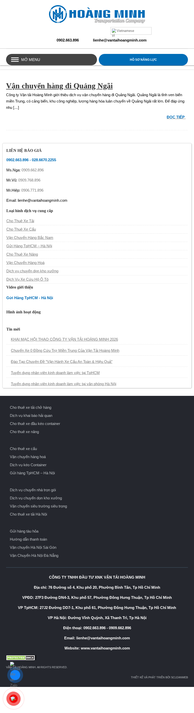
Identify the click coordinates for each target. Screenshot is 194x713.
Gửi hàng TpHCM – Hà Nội (32, 473)
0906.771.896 (32, 190)
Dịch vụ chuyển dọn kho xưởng (32, 271)
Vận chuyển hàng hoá (28, 457)
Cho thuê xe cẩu (23, 448)
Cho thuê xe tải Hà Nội (28, 514)
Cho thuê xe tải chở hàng (30, 407)
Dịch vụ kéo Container (28, 465)
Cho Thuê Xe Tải (20, 221)
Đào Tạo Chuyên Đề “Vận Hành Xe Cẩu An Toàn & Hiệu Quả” (61, 361)
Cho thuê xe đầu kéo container (35, 423)
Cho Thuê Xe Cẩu (21, 229)
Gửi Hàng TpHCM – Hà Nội (29, 246)
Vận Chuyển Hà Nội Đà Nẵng (34, 555)
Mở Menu (30, 59)
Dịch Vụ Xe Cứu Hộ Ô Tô (27, 279)
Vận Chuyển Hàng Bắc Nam (29, 237)
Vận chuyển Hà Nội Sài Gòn (33, 547)
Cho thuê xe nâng (24, 432)
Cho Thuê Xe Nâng (22, 254)
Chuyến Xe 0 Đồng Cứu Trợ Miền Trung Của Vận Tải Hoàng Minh (65, 350)
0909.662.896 (32, 170)
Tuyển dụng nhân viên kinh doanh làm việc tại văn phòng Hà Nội (63, 384)
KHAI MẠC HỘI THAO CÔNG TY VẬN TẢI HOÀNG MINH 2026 (64, 339)
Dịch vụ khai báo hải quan (31, 415)
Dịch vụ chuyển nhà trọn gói (33, 490)
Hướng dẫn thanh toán (28, 539)
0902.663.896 (68, 40)
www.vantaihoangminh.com (105, 648)
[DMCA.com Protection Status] (97, 657)
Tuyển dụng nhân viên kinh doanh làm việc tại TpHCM (55, 373)
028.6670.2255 (44, 160)
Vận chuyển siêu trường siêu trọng (38, 506)
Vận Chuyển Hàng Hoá (25, 262)
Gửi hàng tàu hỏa (24, 531)
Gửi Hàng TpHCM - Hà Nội (29, 298)
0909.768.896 (29, 180)
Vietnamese (125, 31)
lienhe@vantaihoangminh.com (120, 40)
